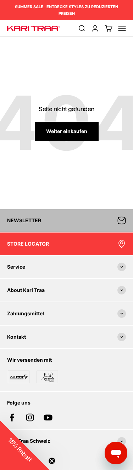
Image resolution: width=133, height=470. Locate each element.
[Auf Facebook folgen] (12, 417)
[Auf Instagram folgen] (30, 417)
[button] (25, 445)
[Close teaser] (51, 460)
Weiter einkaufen (66, 131)
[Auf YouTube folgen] (48, 417)
